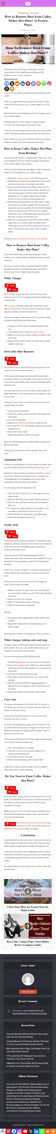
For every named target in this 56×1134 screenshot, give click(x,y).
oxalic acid (37, 590)
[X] (12, 83)
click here (45, 634)
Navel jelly (8, 367)
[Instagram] (49, 83)
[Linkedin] (22, 83)
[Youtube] (25, 1131)
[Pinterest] (28, 83)
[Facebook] (6, 83)
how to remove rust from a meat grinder (30, 239)
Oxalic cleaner (14, 570)
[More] (12, 89)
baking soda (43, 648)
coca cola (35, 716)
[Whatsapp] (43, 83)
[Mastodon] (33, 83)
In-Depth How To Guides (28, 13)
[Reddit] (17, 83)
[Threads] (6, 89)
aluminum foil (43, 467)
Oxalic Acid (8, 541)
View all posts (28, 992)
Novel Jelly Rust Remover (24, 423)
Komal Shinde (29, 30)
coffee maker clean (25, 178)
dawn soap (38, 677)
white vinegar (38, 332)
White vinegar (10, 294)
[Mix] (38, 83)
